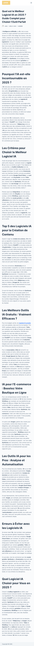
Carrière (20, 26)
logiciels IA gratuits (25, 323)
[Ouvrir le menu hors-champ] (31, 2)
